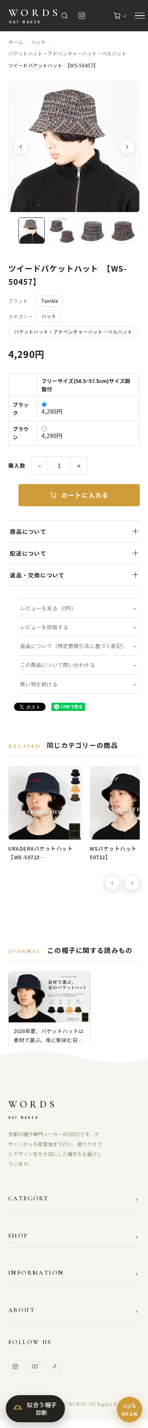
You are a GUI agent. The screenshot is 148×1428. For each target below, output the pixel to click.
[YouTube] (35, 1366)
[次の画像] (127, 146)
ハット (38, 41)
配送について (28, 553)
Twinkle (49, 301)
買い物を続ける (39, 684)
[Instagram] (15, 1366)
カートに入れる (85, 495)
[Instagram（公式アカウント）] (82, 16)
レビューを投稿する (44, 627)
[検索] (64, 16)
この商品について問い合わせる (57, 665)
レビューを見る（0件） (48, 608)
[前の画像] (21, 146)
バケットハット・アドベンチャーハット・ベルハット (67, 53)
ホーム (15, 41)
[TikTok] (55, 1366)
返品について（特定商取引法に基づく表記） (73, 646)
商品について (28, 531)
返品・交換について (37, 575)
